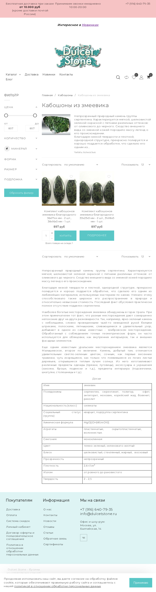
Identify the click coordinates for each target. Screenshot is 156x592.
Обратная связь (54, 538)
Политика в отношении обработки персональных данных (22, 549)
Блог (9, 79)
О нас (47, 509)
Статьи (48, 532)
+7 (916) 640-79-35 (137, 3)
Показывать (129, 164)
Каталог (11, 74)
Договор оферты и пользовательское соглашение (20, 536)
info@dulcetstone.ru (98, 514)
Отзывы (48, 526)
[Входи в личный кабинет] (139, 77)
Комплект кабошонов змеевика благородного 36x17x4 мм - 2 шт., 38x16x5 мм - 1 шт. (59, 216)
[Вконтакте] (83, 537)
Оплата (11, 515)
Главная (47, 95)
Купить (66, 235)
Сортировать (51, 164)
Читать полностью (85, 152)
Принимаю (140, 582)
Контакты (66, 74)
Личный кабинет (18, 526)
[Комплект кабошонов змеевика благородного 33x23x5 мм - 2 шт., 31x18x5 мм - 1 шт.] (97, 188)
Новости (49, 521)
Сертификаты (53, 544)
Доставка (31, 74)
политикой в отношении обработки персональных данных (57, 586)
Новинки (48, 74)
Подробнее (97, 235)
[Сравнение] (124, 77)
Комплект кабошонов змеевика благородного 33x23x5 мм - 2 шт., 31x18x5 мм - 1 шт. (97, 216)
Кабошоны (65, 95)
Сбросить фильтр (21, 192)
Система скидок (18, 521)
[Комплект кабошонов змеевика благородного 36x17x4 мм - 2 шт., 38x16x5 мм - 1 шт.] (59, 188)
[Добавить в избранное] (71, 176)
